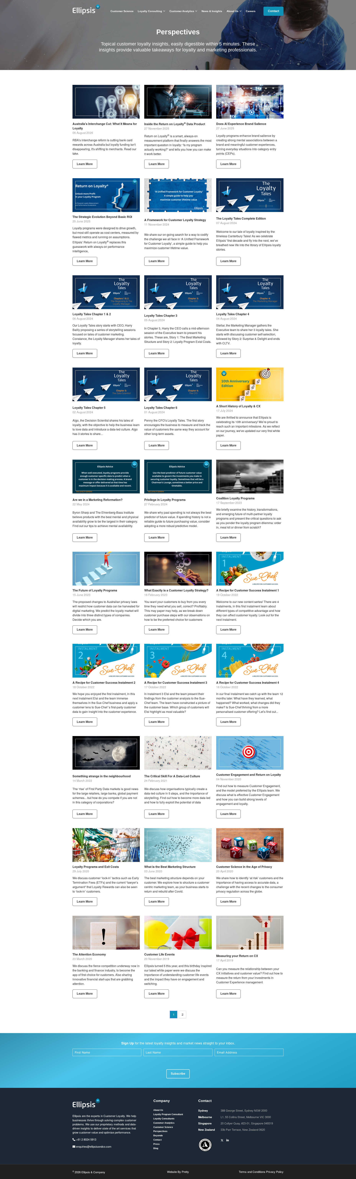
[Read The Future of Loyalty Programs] (106, 569)
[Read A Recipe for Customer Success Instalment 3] (178, 661)
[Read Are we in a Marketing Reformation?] (106, 476)
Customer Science (122, 11)
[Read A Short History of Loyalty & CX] (250, 384)
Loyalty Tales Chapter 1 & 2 (91, 314)
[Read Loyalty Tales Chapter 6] (178, 384)
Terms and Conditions (252, 1172)
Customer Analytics (181, 11)
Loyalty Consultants (163, 1118)
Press (156, 1144)
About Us (232, 11)
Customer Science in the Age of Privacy (244, 867)
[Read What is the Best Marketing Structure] (178, 845)
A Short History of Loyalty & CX (238, 406)
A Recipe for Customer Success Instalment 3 (175, 682)
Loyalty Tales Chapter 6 (160, 407)
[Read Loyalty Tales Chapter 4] (250, 292)
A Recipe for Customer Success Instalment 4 (247, 682)
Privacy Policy (275, 1172)
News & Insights (212, 11)
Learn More (85, 164)
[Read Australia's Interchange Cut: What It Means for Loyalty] (106, 102)
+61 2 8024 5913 (85, 1139)
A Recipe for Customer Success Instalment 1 (247, 590)
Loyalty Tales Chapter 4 (232, 314)
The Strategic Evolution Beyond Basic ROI (102, 217)
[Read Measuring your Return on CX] (250, 933)
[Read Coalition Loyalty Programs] (250, 476)
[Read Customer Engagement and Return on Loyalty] (250, 753)
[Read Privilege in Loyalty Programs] (178, 476)
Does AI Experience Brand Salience (241, 124)
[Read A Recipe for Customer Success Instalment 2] (106, 661)
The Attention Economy (89, 954)
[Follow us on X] (222, 1140)
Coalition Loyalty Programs (235, 498)
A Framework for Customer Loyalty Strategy (175, 220)
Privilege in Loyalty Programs (165, 500)
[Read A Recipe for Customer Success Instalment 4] (250, 661)
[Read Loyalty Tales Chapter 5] (106, 384)
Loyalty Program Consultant (168, 1114)
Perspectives (160, 1131)
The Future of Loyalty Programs (94, 590)
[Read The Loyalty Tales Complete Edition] (250, 195)
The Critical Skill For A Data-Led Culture (172, 776)
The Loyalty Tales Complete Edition (241, 218)
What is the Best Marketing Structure (170, 867)
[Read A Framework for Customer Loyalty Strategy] (178, 195)
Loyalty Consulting (150, 11)
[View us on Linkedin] (227, 1140)
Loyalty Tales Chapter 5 (89, 407)
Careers (251, 11)
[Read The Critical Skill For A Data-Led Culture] (178, 753)
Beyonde (158, 1135)
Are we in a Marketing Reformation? (97, 500)
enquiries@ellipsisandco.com (93, 1146)
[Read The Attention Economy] (106, 933)
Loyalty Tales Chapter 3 (160, 315)
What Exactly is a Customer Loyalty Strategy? (176, 590)
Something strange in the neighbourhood (101, 776)
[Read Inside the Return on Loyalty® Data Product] (178, 102)
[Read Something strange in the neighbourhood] (106, 753)
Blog (155, 1148)
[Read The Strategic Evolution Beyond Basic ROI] (106, 195)
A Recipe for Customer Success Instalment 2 (103, 682)
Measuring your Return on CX (237, 956)
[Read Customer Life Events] (178, 933)
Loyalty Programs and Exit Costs (95, 867)
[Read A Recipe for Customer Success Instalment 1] (250, 569)
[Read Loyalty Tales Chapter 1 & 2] (106, 292)
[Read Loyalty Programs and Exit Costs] (106, 845)
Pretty (185, 1172)
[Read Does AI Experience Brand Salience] (250, 102)
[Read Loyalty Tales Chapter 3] (178, 292)
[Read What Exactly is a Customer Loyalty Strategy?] (178, 569)
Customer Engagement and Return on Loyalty (248, 774)
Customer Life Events (159, 954)
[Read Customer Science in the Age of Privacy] (250, 845)
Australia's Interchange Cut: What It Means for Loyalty (104, 126)
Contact (273, 11)
